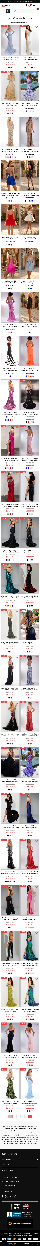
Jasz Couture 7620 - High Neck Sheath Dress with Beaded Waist (10, 918)
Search (14, 11)
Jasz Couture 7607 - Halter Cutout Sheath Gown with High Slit (10, 597)
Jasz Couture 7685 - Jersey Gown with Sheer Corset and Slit (10, 689)
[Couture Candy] (8, 11)
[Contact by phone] (37, 5)
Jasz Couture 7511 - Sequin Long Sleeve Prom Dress (30, 964)
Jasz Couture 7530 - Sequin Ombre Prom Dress (30, 597)
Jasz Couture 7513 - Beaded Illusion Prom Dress (10, 643)
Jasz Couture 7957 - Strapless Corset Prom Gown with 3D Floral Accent (10, 1056)
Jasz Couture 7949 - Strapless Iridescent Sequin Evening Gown (30, 780)
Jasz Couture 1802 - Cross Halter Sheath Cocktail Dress (29, 325)
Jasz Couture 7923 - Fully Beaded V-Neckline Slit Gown (30, 459)
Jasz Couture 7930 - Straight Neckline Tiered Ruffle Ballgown (10, 780)
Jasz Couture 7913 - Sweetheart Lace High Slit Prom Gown (29, 369)
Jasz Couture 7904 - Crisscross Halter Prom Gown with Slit (29, 643)
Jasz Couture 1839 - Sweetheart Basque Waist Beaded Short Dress (29, 282)
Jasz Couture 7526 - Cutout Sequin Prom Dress (10, 1010)
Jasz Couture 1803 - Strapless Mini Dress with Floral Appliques (30, 238)
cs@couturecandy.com (12, 1181)
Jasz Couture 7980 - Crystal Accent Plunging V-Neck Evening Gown (30, 872)
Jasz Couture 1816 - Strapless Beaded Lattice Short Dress (30, 194)
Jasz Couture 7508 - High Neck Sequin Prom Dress (29, 505)
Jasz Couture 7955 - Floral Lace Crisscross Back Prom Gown (29, 104)
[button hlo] (9, 67)
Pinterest (11, 1196)
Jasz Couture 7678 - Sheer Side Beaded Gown (10, 1102)
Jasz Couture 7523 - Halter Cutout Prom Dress (10, 104)
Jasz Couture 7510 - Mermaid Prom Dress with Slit (10, 826)
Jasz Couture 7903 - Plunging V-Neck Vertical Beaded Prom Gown (30, 413)
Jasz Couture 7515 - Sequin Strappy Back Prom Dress (10, 735)
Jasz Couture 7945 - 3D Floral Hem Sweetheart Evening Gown (10, 369)
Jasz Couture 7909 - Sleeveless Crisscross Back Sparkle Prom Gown (29, 689)
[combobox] (23, 11)
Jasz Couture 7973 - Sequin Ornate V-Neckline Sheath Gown (10, 325)
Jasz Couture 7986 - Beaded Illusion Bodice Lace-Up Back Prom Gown (29, 1056)
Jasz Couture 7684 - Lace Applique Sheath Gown (29, 826)
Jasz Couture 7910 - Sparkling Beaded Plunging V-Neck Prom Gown (30, 150)
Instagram (15, 1196)
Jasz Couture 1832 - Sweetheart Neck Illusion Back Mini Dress (10, 282)
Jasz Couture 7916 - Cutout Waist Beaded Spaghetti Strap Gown (30, 735)
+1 (34, 201)
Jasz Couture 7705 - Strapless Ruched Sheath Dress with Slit (10, 413)
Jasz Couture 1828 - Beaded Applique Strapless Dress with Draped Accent (10, 194)
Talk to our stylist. (24, 2)
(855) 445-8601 (10, 1185)
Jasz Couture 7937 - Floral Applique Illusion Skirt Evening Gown (10, 58)
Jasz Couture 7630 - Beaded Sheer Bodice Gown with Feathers (30, 1102)
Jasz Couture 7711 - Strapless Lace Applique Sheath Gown (10, 459)
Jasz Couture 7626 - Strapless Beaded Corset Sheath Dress (30, 551)
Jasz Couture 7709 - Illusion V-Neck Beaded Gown (10, 505)
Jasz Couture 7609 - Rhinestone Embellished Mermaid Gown (10, 551)
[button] (10, 1116)
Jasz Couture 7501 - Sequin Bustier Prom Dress (30, 1010)
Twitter (6, 1196)
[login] (26, 6)
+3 (34, 67)
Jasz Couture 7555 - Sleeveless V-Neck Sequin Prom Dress (29, 918)
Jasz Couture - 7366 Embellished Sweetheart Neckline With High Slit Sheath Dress (30, 58)
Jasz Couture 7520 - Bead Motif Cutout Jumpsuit (10, 964)
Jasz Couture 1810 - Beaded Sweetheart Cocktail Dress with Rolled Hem (10, 238)
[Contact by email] (34, 5)
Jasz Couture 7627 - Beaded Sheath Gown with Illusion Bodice (10, 872)
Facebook (2, 1196)
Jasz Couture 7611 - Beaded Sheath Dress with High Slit (10, 150)
